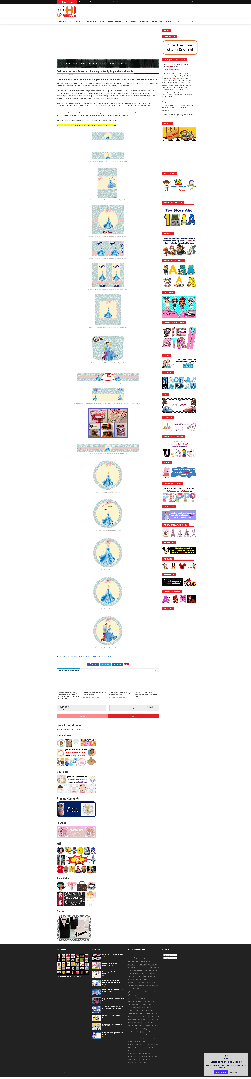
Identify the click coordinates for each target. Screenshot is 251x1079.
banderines (131, 964)
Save (127, 664)
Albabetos (62, 21)
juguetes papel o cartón (142, 1010)
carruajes (151, 970)
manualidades (140, 1016)
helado (140, 1001)
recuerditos (145, 1035)
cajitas (129, 970)
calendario (140, 970)
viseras (145, 1059)
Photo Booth (131, 958)
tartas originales (132, 1053)
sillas (141, 1044)
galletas (130, 995)
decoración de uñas (133, 979)
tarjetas (130, 1050)
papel (140, 1026)
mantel (130, 1016)
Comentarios (168, 958)
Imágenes (134, 21)
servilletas (142, 1041)
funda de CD (131, 989)
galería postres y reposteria (135, 992)
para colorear (150, 1026)
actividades (131, 961)
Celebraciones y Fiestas (95, 21)
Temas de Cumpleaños (76, 21)
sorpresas (150, 1044)
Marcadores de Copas (142, 955)
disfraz (138, 982)
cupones (149, 976)
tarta (139, 1050)
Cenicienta (66, 656)
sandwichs (150, 1038)
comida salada (146, 973)
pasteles (130, 1029)
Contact (192, 1073)
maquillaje (152, 1016)
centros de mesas (133, 973)
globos (139, 995)
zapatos (141, 1062)
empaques (131, 986)
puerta (145, 1032)
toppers (144, 1053)
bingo (152, 964)
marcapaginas (132, 1019)
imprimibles (96, 656)
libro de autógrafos (149, 1013)
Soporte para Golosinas (146, 958)
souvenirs (130, 1047)
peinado (140, 1029)
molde (130, 1022)
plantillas (148, 1029)
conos (129, 976)
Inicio (61, 63)
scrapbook (131, 1041)
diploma (130, 982)
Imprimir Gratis (157, 21)
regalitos (130, 1038)
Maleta (130, 955)
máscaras (130, 1026)
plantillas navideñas (133, 1032)
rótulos (140, 1038)
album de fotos (144, 961)
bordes (153, 967)
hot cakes (149, 1001)
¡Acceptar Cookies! (220, 1072)
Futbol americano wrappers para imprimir (144, 709)
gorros (146, 998)
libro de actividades (133, 1013)
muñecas (147, 1022)
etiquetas (89, 656)
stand (140, 1047)
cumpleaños (82, 656)
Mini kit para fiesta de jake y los (68, 709)
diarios (145, 979)
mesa (152, 1019)
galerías (151, 992)
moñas (139, 1022)
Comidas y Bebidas (113, 21)
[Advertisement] (108, 42)
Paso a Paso (144, 21)
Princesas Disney (71, 63)
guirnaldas (131, 1001)
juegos (130, 1010)
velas (137, 1059)
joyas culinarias (144, 1007)
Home (173, 1073)
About (185, 1073)
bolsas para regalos (133, 967)
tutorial (130, 1056)
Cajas (126, 21)
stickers (149, 1047)
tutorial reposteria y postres (145, 1056)
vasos (129, 1059)
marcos (143, 1019)
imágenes (143, 1004)
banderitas (143, 964)
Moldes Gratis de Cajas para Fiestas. (69, 976)
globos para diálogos (134, 998)
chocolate (74, 656)
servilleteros (131, 1044)
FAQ (179, 1073)
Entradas (167, 955)
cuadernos (140, 976)
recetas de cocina (133, 1035)
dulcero (148, 982)
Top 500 (168, 21)
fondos (152, 986)
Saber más (233, 1072)
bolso (145, 967)
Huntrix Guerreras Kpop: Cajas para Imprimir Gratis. (94, 2)
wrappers (130, 1062)
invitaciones (131, 1007)
